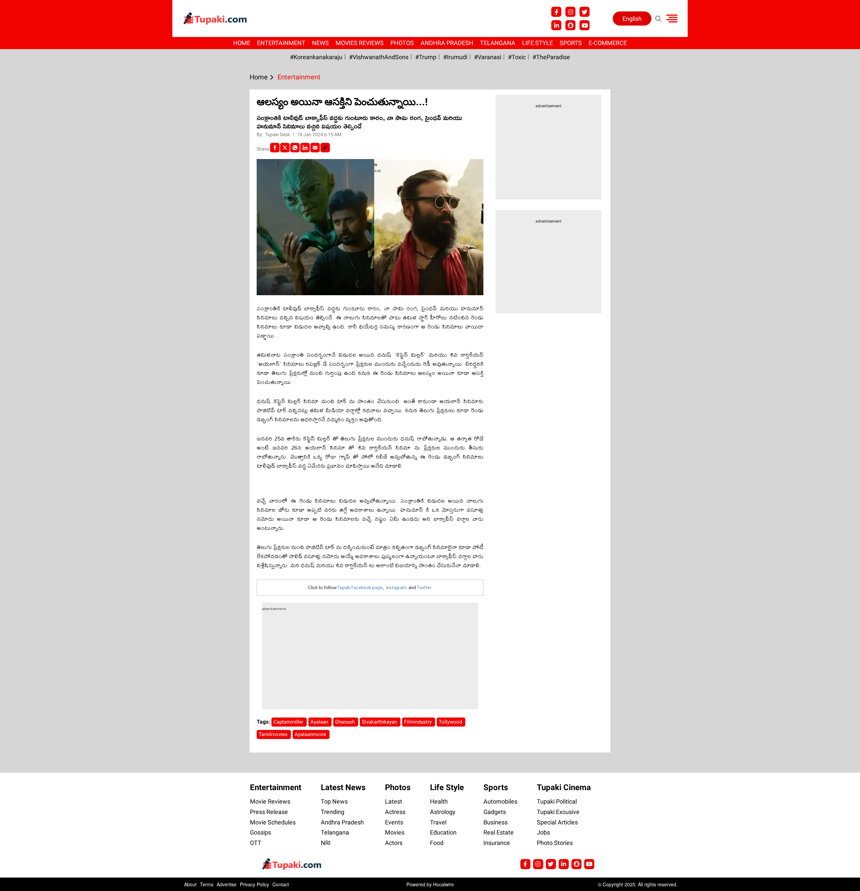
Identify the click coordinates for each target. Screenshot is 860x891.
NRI (326, 842)
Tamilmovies (274, 734)
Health (439, 801)
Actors (393, 842)
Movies (394, 832)
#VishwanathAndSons (378, 57)
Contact (280, 884)
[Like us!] (556, 12)
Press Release (269, 811)
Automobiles (500, 801)
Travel (438, 822)
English (632, 18)
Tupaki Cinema (564, 787)
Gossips (260, 832)
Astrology (443, 811)
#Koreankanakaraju (316, 57)
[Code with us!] (570, 25)
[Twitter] (285, 148)
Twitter (424, 587)
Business (495, 822)
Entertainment (281, 42)
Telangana (497, 42)
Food (436, 842)
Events (394, 822)
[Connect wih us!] (556, 25)
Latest (393, 801)
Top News (334, 801)
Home (241, 42)
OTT (255, 842)
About (190, 884)
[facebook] (275, 148)
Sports (571, 42)
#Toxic (517, 57)
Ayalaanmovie (311, 734)
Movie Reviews (270, 801)
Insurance (496, 842)
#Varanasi (487, 57)
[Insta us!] (570, 12)
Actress (395, 811)
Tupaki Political (557, 801)
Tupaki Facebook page (360, 587)
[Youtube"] (584, 25)
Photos (402, 42)
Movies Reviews (360, 42)
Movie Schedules (273, 822)
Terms (206, 884)
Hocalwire (443, 884)
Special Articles (557, 822)
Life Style (537, 42)
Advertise (226, 884)
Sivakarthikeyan (380, 722)
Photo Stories (555, 842)
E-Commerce (608, 42)
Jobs (543, 832)
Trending (332, 811)
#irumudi (455, 57)
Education (443, 832)
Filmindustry (418, 722)
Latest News (343, 787)
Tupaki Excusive (558, 811)
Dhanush (345, 722)
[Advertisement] (30, 286)
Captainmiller (289, 722)
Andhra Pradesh (447, 42)
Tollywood (451, 722)
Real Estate (498, 832)
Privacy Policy (254, 884)
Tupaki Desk (278, 134)
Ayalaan (320, 722)
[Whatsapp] (295, 148)
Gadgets (494, 811)
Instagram (396, 587)
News (320, 42)
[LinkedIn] (305, 148)
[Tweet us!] (584, 12)
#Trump (425, 57)
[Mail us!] (589, 864)
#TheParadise (551, 57)
